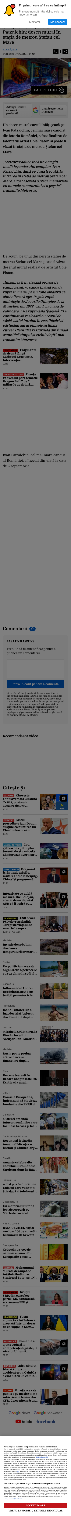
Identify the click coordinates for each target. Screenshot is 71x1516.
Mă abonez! (57, 22)
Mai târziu (35, 22)
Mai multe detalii (42, 1457)
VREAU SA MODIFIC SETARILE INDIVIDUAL (36, 1510)
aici (18, 1471)
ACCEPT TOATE (35, 1505)
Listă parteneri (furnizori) (13, 1499)
